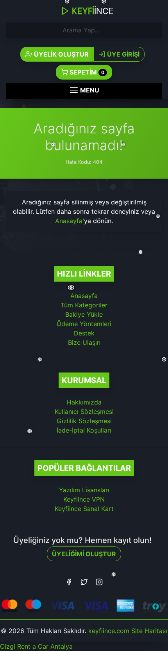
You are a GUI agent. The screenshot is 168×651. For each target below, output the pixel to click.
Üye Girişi (122, 54)
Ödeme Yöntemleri (84, 324)
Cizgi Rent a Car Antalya (36, 646)
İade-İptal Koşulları (84, 430)
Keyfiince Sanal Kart (84, 509)
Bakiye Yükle (84, 314)
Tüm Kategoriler (84, 305)
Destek (84, 333)
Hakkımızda (84, 402)
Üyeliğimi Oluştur (84, 554)
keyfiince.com (108, 631)
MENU (89, 90)
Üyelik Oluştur (60, 54)
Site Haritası (149, 631)
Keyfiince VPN (84, 499)
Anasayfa (68, 221)
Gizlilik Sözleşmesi (84, 421)
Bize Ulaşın (84, 342)
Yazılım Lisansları (84, 490)
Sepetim (86, 72)
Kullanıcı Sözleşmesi (84, 411)
